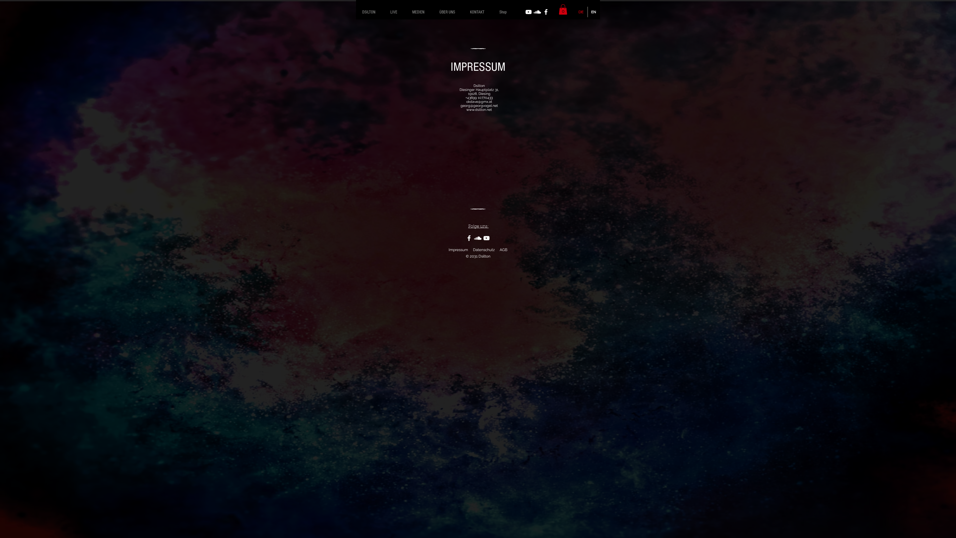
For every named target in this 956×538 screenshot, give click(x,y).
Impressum (458, 250)
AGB (503, 250)
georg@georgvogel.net (479, 106)
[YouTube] (528, 12)
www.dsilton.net (479, 110)
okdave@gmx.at (479, 102)
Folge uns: (478, 226)
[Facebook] (546, 12)
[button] (563, 9)
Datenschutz (484, 250)
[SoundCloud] (537, 12)
